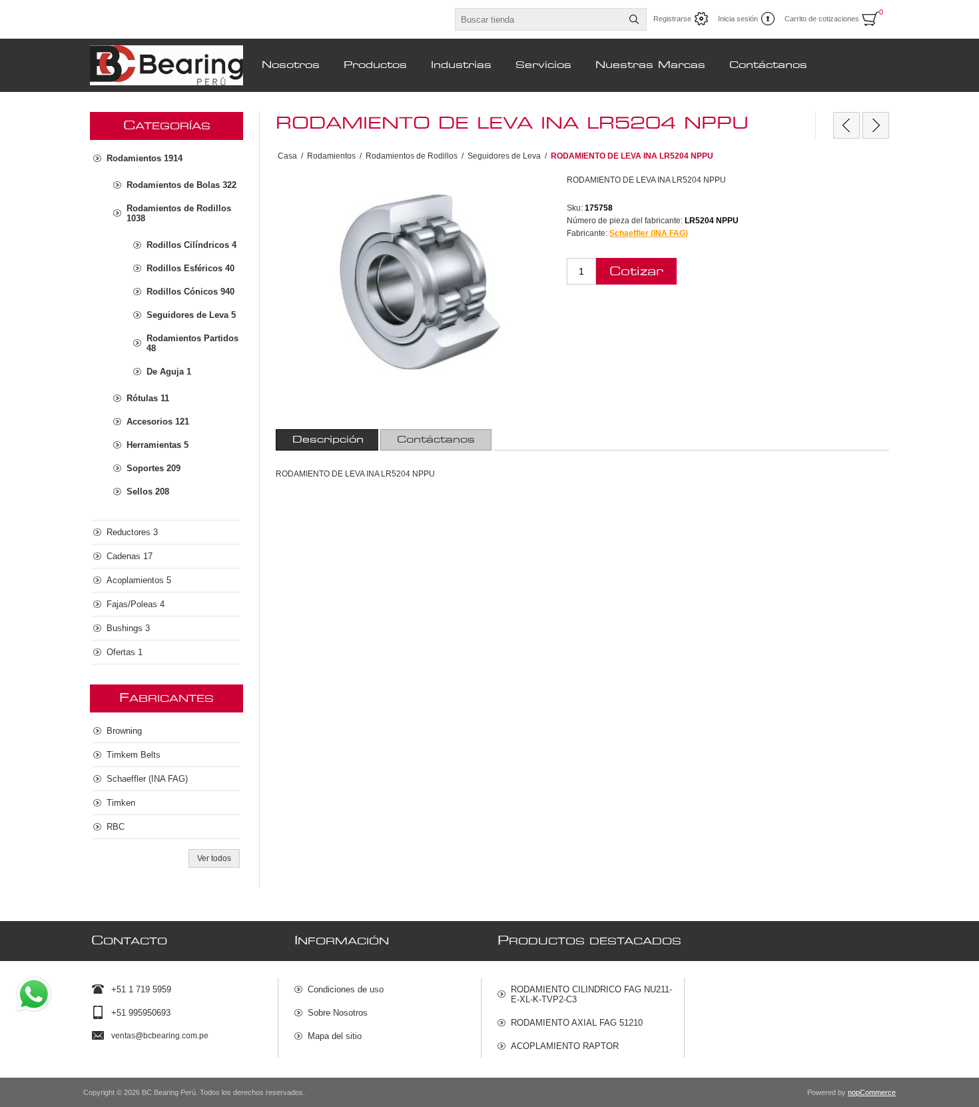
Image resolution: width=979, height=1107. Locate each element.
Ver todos (214, 858)
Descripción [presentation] (328, 440)
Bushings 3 (128, 628)
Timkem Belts (134, 755)
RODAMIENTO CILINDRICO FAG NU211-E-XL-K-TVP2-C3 (591, 994)
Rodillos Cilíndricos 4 (191, 245)
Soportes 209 (153, 468)
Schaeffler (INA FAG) (648, 233)
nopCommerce (872, 1092)
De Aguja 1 (169, 372)
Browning (124, 731)
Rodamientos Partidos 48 (192, 343)
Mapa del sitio (335, 1036)
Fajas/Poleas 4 (135, 604)
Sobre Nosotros (338, 1013)
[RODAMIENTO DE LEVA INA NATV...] (875, 125)
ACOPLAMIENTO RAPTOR (565, 1046)
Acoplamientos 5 (139, 580)
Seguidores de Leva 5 (191, 315)
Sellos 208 (148, 492)
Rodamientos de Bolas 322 (181, 185)
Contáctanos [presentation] (436, 440)
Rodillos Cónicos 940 (190, 292)
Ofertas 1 (125, 652)
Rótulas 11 (148, 398)
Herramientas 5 (157, 445)
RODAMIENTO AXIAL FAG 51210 (577, 1023)
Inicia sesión (738, 19)
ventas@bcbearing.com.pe (159, 1035)
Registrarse (672, 19)
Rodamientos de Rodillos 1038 (179, 213)
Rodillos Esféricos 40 (190, 268)
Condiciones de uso (346, 989)
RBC (116, 827)
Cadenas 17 (130, 556)
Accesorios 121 (158, 422)
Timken (121, 803)
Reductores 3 (132, 532)
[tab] (328, 440)
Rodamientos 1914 (144, 158)
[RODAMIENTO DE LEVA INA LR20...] (846, 125)
